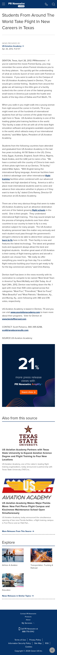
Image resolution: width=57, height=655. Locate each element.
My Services (27, 623)
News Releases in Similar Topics (16, 595)
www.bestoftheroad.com (14, 319)
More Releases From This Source (16, 531)
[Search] (53, 4)
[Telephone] (46, 4)
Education (6, 590)
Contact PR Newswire (28, 613)
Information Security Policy (19, 643)
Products (28, 616)
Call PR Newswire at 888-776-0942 (29, 630)
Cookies (28, 646)
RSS (47, 643)
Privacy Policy (35, 639)
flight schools (38, 210)
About (28, 619)
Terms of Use (20, 639)
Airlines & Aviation (10, 565)
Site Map (38, 643)
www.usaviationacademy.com (25, 312)
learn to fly (7, 240)
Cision (33, 650)
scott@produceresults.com (15, 330)
